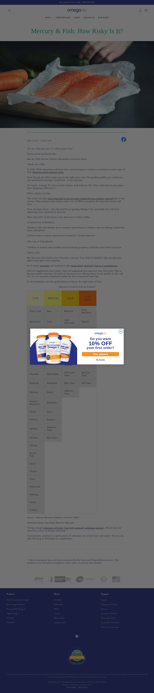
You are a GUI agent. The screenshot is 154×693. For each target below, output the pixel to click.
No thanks (100, 359)
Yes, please (100, 354)
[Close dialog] (121, 331)
